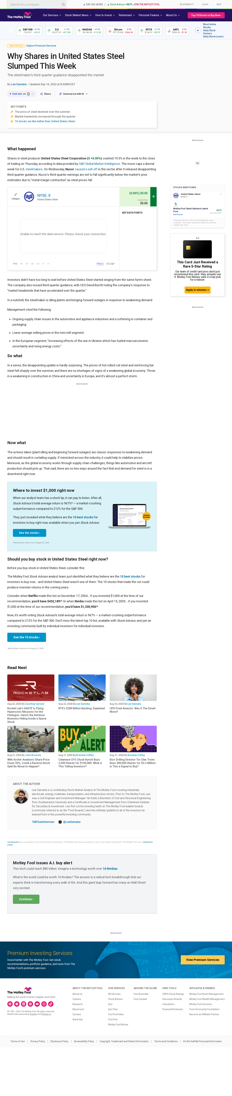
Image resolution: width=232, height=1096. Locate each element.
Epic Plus (113, 1009)
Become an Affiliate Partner (204, 1014)
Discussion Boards (172, 999)
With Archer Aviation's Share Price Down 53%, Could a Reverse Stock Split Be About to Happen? (28, 763)
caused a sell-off (86, 169)
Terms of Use (17, 1041)
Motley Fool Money (118, 1024)
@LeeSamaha (72, 822)
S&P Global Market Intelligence (99, 164)
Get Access (178, 214)
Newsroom (78, 1009)
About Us (77, 994)
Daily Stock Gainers (209, 32)
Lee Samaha (18, 84)
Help (219, 4)
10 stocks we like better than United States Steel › (45, 121)
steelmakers (34, 169)
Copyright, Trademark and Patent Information (124, 1041)
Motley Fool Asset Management (206, 994)
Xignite (33, 1014)
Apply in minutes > (197, 289)
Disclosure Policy (59, 1041)
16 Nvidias (110, 868)
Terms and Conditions (166, 1041)
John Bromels (33, 755)
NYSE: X (44, 195)
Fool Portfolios (116, 1014)
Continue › (26, 899)
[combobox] (36, 4)
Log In (205, 4)
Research (78, 1004)
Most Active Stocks (209, 26)
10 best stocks (83, 517)
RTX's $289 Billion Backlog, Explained (81, 708)
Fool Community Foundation (204, 1009)
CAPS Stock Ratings (173, 994)
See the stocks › (29, 532)
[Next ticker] (197, 30)
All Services (114, 994)
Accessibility (187, 4)
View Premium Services (202, 960)
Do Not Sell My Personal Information (202, 1041)
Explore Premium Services (41, 45)
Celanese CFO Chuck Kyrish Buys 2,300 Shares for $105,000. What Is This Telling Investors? (80, 763)
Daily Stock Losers (213, 36)
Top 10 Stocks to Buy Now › (206, 15)
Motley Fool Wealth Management (207, 999)
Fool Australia (141, 994)
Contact (77, 1014)
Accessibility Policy (84, 1041)
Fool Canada (140, 999)
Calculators (168, 1004)
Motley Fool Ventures (200, 1004)
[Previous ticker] (11, 30)
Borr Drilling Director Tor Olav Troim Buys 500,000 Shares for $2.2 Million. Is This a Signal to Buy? (133, 763)
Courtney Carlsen (34, 703)
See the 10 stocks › (26, 637)
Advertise (78, 1019)
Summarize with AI (73, 94)
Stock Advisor (115, 999)
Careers (77, 999)
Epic (110, 1004)
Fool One (113, 1019)
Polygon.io (46, 1014)
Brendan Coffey (85, 755)
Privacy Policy (37, 1041)
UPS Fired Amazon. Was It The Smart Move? (133, 710)
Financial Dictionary (172, 1009)
